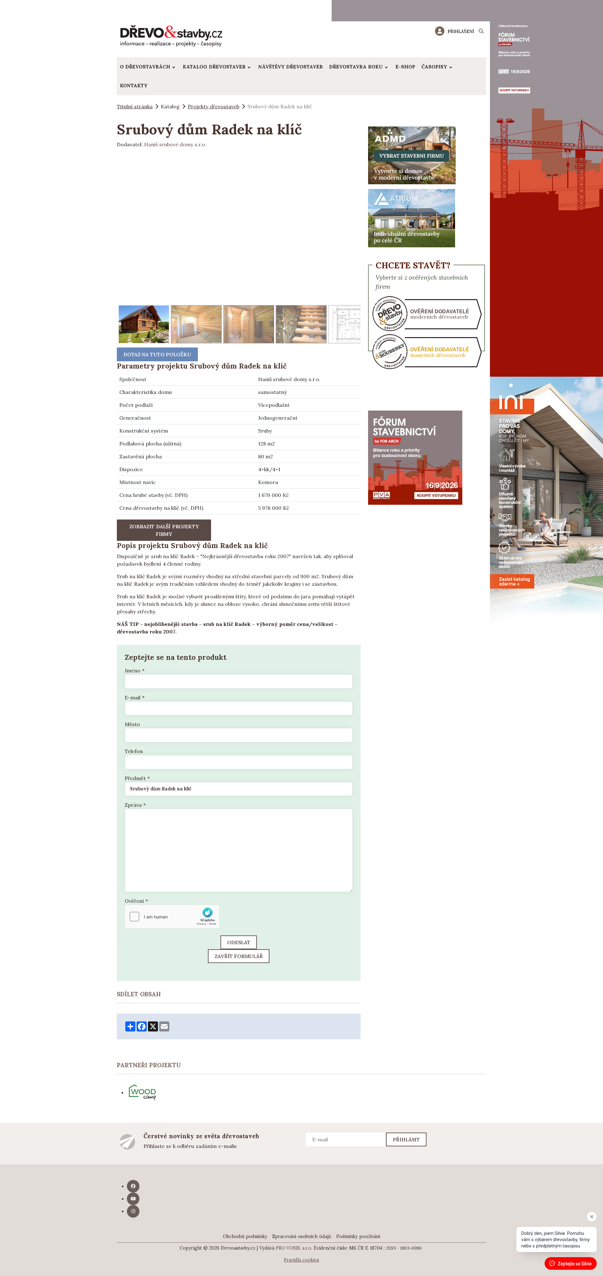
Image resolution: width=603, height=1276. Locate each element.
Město (132, 724)
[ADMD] (412, 155)
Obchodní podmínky (245, 1236)
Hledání (481, 32)
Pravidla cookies (301, 1260)
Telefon (134, 751)
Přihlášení (461, 31)
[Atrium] (411, 217)
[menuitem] (148, 66)
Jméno (134, 670)
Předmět (137, 778)
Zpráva (135, 805)
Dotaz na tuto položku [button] (157, 354)
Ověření (136, 901)
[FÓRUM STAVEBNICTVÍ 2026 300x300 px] (415, 457)
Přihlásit (406, 1139)
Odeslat (238, 942)
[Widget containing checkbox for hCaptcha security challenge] (172, 917)
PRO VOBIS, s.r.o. (294, 1248)
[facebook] (133, 1186)
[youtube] (133, 1199)
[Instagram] (133, 1211)
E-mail (134, 697)
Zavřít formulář (239, 956)
